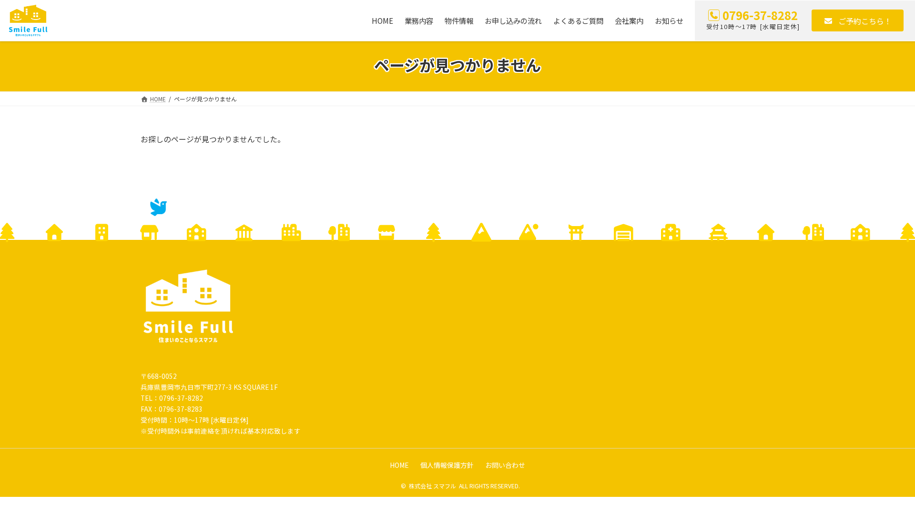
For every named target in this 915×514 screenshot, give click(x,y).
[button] (858, 20)
